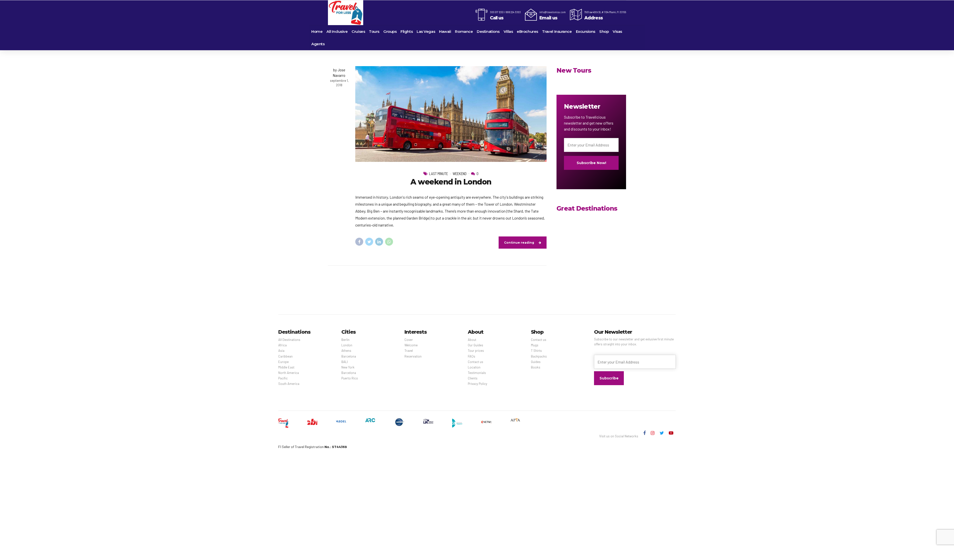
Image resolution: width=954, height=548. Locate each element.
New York (348, 367)
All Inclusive (337, 31)
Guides (536, 362)
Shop (604, 31)
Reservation (413, 356)
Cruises (358, 31)
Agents (317, 44)
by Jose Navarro (339, 72)
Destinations (488, 31)
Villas (508, 31)
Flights (406, 31)
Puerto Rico (349, 378)
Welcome (411, 345)
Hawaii (445, 31)
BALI (344, 362)
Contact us (475, 362)
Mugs (534, 345)
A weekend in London (450, 181)
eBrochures (527, 31)
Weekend (460, 173)
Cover (408, 340)
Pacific (283, 378)
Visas (617, 31)
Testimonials (477, 373)
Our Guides (475, 345)
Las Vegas (426, 31)
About (472, 340)
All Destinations (289, 340)
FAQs (471, 356)
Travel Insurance (557, 31)
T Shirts (536, 351)
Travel (408, 351)
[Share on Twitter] (369, 242)
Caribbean (285, 356)
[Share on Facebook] (359, 242)
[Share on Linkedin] (379, 242)
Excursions (586, 31)
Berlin (345, 340)
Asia (281, 351)
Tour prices (476, 351)
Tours (374, 31)
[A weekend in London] (451, 114)
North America (288, 373)
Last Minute (438, 173)
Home (316, 31)
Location (474, 367)
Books (535, 367)
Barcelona (348, 356)
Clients (472, 378)
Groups (390, 31)
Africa (282, 345)
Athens (346, 351)
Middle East (286, 367)
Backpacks (539, 356)
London (346, 345)
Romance (464, 31)
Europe (283, 362)
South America (288, 384)
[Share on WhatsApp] (389, 242)
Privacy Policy (477, 384)
